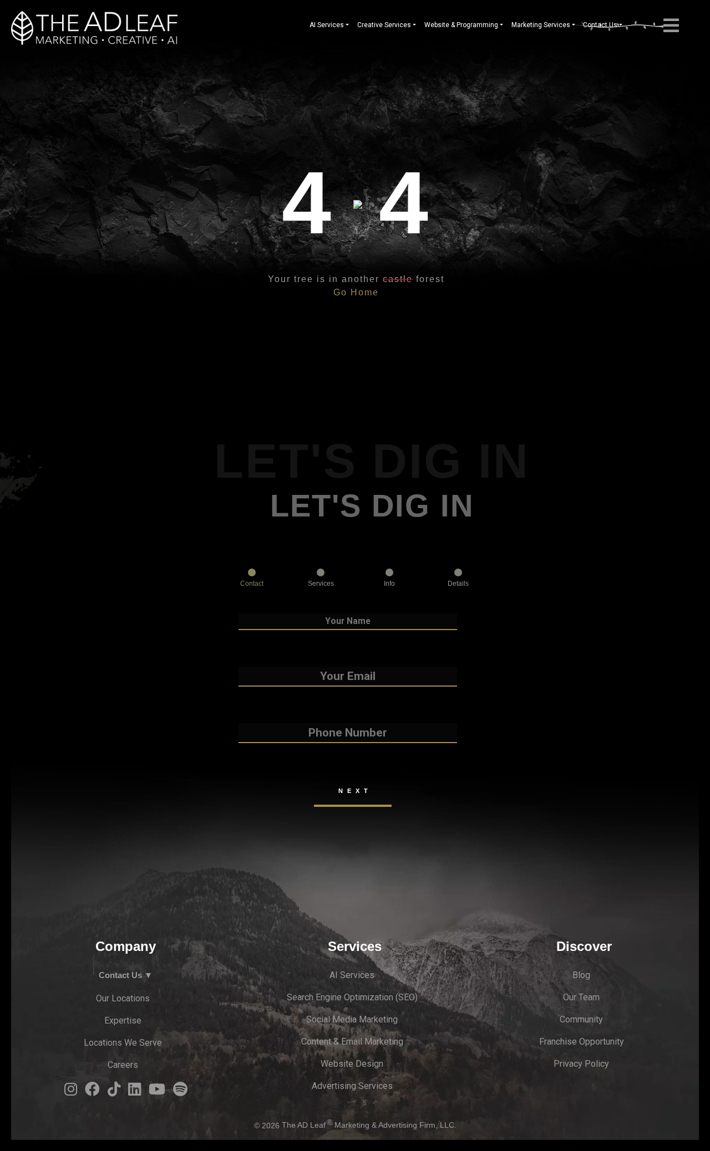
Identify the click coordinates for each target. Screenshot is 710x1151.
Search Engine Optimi (328, 997)
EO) (411, 997)
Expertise (122, 1020)
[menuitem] (329, 25)
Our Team (581, 997)
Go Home (356, 292)
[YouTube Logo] (157, 1092)
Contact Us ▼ (126, 975)
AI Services (351, 975)
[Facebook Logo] (92, 1092)
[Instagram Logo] (70, 1092)
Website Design (352, 1063)
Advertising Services (352, 1086)
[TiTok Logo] (114, 1092)
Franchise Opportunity (581, 1041)
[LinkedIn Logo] (134, 1092)
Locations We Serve (123, 1042)
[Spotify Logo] (180, 1092)
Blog (581, 975)
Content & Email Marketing (352, 1041)
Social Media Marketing (352, 1019)
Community (581, 1019)
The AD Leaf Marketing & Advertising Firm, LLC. (369, 1125)
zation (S (386, 997)
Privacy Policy (581, 1063)
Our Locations (123, 998)
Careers (123, 1065)
